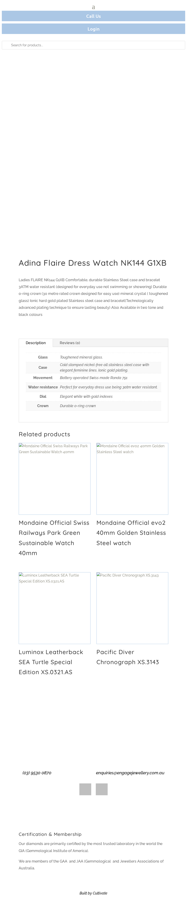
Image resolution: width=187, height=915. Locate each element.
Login (94, 29)
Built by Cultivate (93, 893)
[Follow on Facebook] (85, 789)
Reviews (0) (70, 343)
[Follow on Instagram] (102, 789)
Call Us (93, 16)
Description (36, 343)
